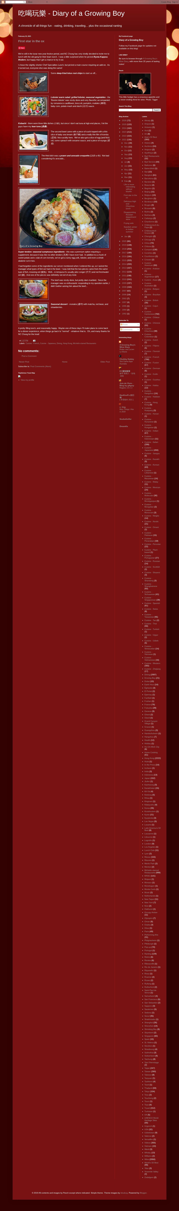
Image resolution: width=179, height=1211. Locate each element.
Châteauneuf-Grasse (150, 232)
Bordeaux (148, 202)
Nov (126, 147)
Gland (147, 718)
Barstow (148, 182)
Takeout (147, 1075)
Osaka (147, 925)
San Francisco (150, 999)
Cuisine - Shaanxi (152, 572)
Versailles (148, 1139)
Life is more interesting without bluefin (129, 188)
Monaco (148, 882)
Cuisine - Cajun (151, 306)
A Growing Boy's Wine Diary (127, 346)
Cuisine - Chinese (152, 323)
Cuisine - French (32, 343)
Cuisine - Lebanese (148, 471)
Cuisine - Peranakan (149, 539)
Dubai (147, 681)
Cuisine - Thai (150, 623)
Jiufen (147, 781)
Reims (147, 957)
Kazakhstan (149, 788)
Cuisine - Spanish (152, 603)
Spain (146, 1039)
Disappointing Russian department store (130, 215)
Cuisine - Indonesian (149, 437)
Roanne (147, 977)
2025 (124, 124)
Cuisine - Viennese (148, 653)
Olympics (148, 918)
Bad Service (149, 162)
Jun (126, 166)
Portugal (148, 950)
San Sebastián (150, 1003)
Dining (59, 343)
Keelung (148, 795)
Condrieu (148, 253)
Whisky (147, 1152)
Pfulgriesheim (150, 940)
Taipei (147, 1068)
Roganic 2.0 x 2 (126, 388)
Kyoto (146, 814)
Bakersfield (149, 168)
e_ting (123, 407)
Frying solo (129, 223)
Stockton (148, 1046)
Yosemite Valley (151, 1171)
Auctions (148, 146)
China (147, 243)
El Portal (148, 691)
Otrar (146, 928)
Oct (126, 150)
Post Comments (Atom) (40, 366)
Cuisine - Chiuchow (148, 330)
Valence (147, 1136)
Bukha (147, 212)
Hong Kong (67, 343)
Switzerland (149, 1056)
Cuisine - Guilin (151, 374)
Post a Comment (29, 356)
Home (64, 362)
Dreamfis (124, 426)
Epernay (148, 694)
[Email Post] (34, 341)
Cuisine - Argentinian (149, 275)
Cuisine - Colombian (149, 335)
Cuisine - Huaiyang (148, 409)
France (147, 704)
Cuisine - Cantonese (149, 312)
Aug (126, 158)
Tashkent (148, 1081)
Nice (146, 906)
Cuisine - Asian (151, 280)
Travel (147, 1108)
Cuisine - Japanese (48, 343)
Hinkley (147, 743)
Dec (126, 143)
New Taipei (149, 899)
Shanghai (148, 1022)
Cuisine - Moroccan (148, 511)
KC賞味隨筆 (125, 371)
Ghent (147, 714)
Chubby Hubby (127, 359)
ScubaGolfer (125, 419)
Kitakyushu (149, 805)
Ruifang (147, 984)
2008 (124, 287)
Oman (147, 921)
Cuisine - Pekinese (148, 534)
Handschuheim (151, 733)
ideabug (124, 1193)
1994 (124, 310)
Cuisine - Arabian (152, 268)
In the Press (149, 765)
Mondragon (149, 886)
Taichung (148, 1059)
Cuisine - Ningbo (151, 516)
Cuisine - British (151, 300)
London (147, 844)
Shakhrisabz (149, 1019)
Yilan (146, 1168)
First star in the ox (31, 41)
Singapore (149, 1036)
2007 (124, 291)
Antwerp (148, 127)
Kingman (148, 801)
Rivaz (146, 973)
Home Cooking (151, 752)
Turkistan (148, 1111)
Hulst (146, 761)
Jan (126, 236)
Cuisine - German (152, 368)
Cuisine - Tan (150, 620)
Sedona (147, 1012)
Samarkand (149, 996)
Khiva (146, 798)
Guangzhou (149, 730)
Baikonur (148, 165)
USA (146, 1129)
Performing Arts (151, 935)
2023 (124, 132)
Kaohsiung (149, 785)
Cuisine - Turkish (151, 629)
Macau (147, 857)
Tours (146, 1101)
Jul (125, 162)
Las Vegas (149, 821)
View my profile (27, 380)
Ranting (147, 954)
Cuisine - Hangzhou (149, 392)
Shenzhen (148, 1026)
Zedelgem (148, 1177)
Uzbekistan (149, 1132)
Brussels (148, 208)
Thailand (148, 1088)
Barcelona (148, 178)
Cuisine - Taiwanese (149, 615)
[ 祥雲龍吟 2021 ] (127, 400)
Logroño (148, 840)
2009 (124, 283)
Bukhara (148, 215)
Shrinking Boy (150, 1029)
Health (147, 740)
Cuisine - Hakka (151, 385)
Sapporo (148, 1006)
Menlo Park (149, 863)
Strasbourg (149, 1049)
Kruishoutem (150, 811)
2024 (124, 128)
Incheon (148, 768)
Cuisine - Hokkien (152, 397)
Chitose (147, 246)
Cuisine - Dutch (151, 340)
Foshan (147, 701)
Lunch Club (149, 850)
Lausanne (148, 833)
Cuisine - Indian (151, 431)
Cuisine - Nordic (151, 521)
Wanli (146, 1149)
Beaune (147, 185)
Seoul (146, 1016)
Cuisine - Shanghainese (150, 585)
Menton (147, 867)
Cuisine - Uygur (151, 635)
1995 (124, 306)
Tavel (146, 1085)
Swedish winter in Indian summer (130, 229)
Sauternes (149, 1009)
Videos (147, 1143)
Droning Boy (149, 678)
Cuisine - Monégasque (150, 500)
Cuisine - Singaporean (150, 598)
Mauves (147, 860)
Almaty (147, 120)
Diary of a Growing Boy (131, 40)
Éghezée (148, 688)
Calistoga (148, 218)
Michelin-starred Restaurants (84, 343)
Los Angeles (149, 847)
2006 (124, 294)
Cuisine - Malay (151, 482)
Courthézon (149, 256)
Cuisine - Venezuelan (149, 647)
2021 (124, 139)
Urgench (148, 1126)
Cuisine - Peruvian (152, 544)
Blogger (143, 1193)
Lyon (146, 853)
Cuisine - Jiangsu (152, 453)
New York (148, 902)
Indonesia (148, 775)
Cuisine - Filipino (151, 346)
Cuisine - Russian (152, 561)
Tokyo (147, 1091)
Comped (148, 249)
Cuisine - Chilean (152, 317)
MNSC (147, 876)
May (126, 170)
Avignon (148, 149)
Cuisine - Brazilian (152, 294)
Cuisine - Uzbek (151, 641)
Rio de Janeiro (150, 967)
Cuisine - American (148, 264)
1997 (124, 302)
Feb (126, 181)
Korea (147, 808)
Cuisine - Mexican (152, 487)
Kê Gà (147, 791)
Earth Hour (149, 684)
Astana (147, 143)
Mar (126, 177)
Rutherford (149, 987)
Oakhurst (148, 909)
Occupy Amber (150, 912)
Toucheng (148, 1098)
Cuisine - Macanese (149, 477)
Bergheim (148, 198)
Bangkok (148, 175)
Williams (148, 1156)
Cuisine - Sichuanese (149, 593)
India (146, 771)
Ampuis (147, 124)
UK (145, 1115)
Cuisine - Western (152, 663)
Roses (147, 980)
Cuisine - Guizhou (152, 380)
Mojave (147, 879)
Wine (146, 1159)
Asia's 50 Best (150, 137)
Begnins (148, 188)
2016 (124, 256)
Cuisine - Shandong (149, 579)
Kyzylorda (148, 818)
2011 (124, 275)
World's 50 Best (151, 1163)
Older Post (105, 362)
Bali (146, 172)
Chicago (148, 240)
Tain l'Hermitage (151, 1062)
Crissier (147, 259)
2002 (124, 298)
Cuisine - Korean (151, 465)
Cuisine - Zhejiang (152, 669)
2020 (124, 241)
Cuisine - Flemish (152, 351)
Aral (146, 130)
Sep (126, 154)
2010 (124, 279)
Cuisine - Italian (151, 442)
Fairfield (148, 698)
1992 (124, 314)
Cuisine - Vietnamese (149, 658)
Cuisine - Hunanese (149, 420)
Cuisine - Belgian (151, 289)
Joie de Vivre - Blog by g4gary (127, 384)
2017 (124, 253)
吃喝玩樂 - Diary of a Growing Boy (71, 13)
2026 (124, 120)
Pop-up (147, 947)
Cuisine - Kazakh (151, 459)
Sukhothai (148, 1052)
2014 (124, 264)
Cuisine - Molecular (148, 494)
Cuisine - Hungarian (149, 426)
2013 (124, 268)
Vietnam (148, 1146)
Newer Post (24, 362)
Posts (125, 324)
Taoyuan (148, 1078)
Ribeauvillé (149, 964)
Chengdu (148, 236)
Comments (127, 329)
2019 (124, 245)
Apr (126, 173)
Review (147, 960)
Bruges (147, 205)
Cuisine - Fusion (151, 362)
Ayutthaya (148, 153)
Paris (146, 931)
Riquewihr (148, 970)
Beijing (147, 192)
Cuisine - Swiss (151, 609)
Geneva (147, 711)
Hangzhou (149, 737)
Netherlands (149, 896)
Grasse (147, 727)
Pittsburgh (148, 944)
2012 (124, 272)
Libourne (148, 837)
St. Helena (149, 1042)
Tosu (146, 1095)
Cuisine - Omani (151, 527)
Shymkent (148, 1032)
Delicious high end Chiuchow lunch (130, 204)
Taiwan (147, 1071)
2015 (124, 260)
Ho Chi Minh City (151, 747)
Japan (147, 778)
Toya (146, 1105)
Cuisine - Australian (148, 284)
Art (145, 134)
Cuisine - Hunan (151, 414)
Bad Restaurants (151, 156)
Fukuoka (148, 708)
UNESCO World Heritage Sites (151, 1119)
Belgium (148, 195)
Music (147, 892)
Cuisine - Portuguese (149, 556)
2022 (124, 136)
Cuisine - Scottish (152, 567)
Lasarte (147, 825)
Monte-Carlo (150, 889)
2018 (124, 249)
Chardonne (149, 221)
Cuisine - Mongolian (149, 505)
